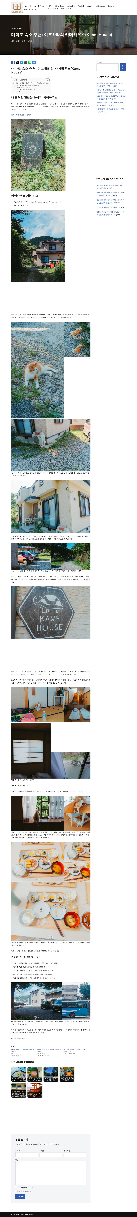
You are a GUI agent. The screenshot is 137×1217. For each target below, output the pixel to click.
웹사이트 (67, 1151)
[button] (37, 370)
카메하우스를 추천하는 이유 (27, 89)
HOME (50, 6)
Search (99, 62)
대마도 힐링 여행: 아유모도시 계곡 (74, 1049)
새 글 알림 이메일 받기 (25, 1191)
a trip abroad (100, 6)
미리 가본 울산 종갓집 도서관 (106, 207)
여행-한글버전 (66, 8)
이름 (17, 1151)
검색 (122, 67)
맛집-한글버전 (53, 8)
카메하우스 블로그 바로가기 (21, 115)
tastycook (90, 6)
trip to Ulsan (71, 6)
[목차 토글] (47, 80)
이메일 (42, 1151)
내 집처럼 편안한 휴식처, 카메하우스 (28, 85)
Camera (111, 6)
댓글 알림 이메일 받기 (25, 1188)
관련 (18, 91)
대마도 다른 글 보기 (18, 1038)
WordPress (29, 1214)
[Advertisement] (50, 298)
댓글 (17, 1160)
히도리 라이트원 (20, 41)
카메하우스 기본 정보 (23, 87)
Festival (81, 6)
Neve (13, 1214)
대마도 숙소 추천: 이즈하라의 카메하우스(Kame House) (31, 83)
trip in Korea (59, 6)
